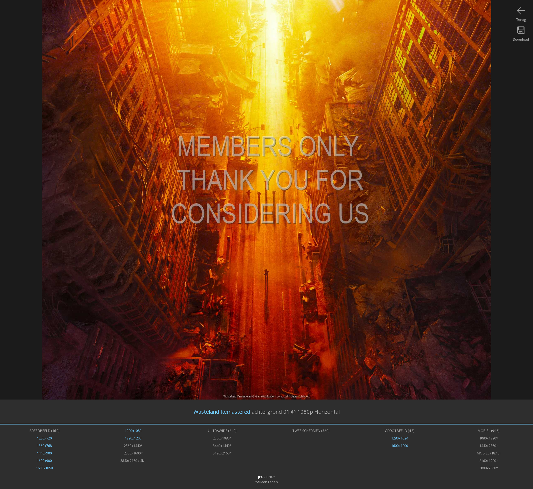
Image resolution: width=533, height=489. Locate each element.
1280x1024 (399, 438)
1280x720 (44, 438)
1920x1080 (133, 430)
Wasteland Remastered (221, 411)
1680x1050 (44, 467)
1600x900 (44, 460)
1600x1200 (399, 445)
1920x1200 (133, 438)
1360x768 (44, 445)
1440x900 (44, 453)
